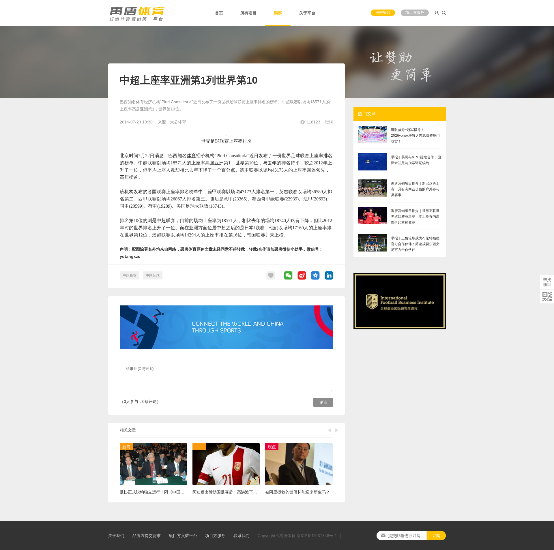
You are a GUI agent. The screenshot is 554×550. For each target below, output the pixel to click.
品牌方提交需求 (146, 536)
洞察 (278, 13)
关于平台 (307, 13)
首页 (219, 13)
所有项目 (248, 13)
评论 (323, 402)
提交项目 (382, 12)
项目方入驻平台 (183, 536)
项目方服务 (414, 12)
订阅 (436, 535)
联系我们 (241, 536)
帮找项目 (547, 282)
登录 (130, 368)
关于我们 (116, 536)
